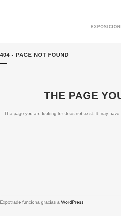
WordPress (72, 202)
